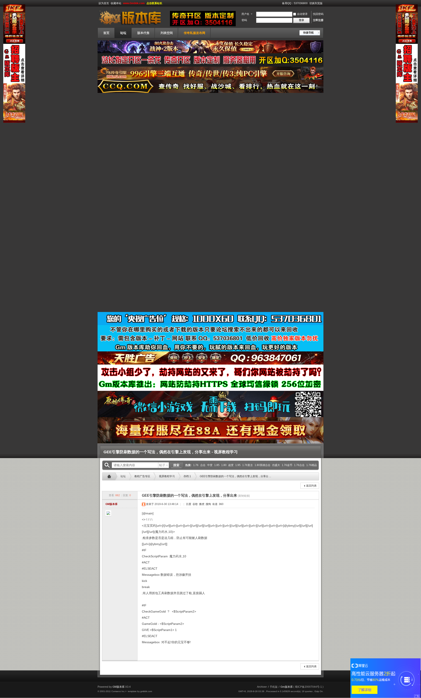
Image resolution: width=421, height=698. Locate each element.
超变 (231, 465)
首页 (106, 33)
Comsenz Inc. (118, 691)
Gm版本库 (110, 476)
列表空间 (167, 33)
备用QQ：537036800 (295, 3)
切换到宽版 (316, 3)
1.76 (195, 465)
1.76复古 (247, 465)
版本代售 (143, 33)
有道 (215, 504)
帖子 (162, 465)
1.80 (224, 465)
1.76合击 (299, 465)
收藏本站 (116, 3)
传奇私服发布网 (194, 33)
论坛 (123, 33)
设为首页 (103, 3)
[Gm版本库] (133, 25)
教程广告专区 (142, 476)
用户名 (245, 14)
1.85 (216, 465)
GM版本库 (111, 504)
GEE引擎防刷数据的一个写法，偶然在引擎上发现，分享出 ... (235, 476)
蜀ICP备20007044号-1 (308, 686)
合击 (202, 465)
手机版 (274, 686)
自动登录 (302, 14)
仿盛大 (276, 465)
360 (220, 504)
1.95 (238, 465)
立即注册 (318, 20)
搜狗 (208, 504)
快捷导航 (308, 32)
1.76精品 (311, 465)
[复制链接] (244, 495)
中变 (209, 465)
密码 (244, 20)
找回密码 (318, 14)
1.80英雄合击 (262, 465)
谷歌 (195, 504)
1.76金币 (287, 465)
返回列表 (311, 485)
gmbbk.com (146, 691)
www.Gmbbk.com (134, 3)
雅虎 (201, 504)
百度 (188, 504)
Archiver (262, 686)
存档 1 (187, 476)
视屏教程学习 (167, 476)
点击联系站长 (154, 3)
